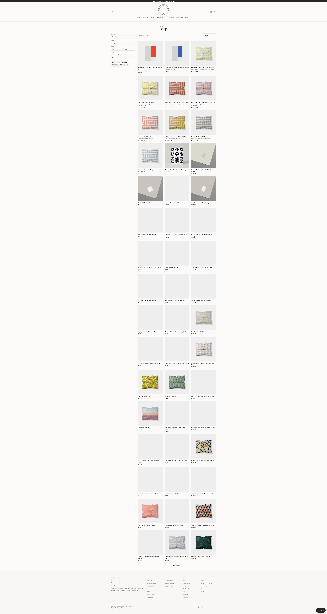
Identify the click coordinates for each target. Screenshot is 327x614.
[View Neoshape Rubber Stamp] (177, 253)
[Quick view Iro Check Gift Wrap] (167, 392)
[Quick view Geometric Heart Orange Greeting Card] (193, 392)
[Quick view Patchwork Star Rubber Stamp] (140, 296)
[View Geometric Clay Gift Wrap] (177, 479)
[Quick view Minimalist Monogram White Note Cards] (193, 423)
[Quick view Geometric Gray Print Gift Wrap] (167, 521)
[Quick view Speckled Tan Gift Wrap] (193, 327)
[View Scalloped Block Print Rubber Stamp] (177, 286)
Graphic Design (187, 586)
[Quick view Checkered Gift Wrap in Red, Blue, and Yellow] (193, 359)
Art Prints (149, 592)
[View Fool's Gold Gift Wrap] (150, 382)
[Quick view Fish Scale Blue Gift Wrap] (140, 165)
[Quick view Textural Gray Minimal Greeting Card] (140, 359)
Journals (149, 589)
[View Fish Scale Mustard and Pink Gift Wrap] (177, 122)
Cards (152, 17)
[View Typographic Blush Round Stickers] (150, 317)
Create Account (205, 589)
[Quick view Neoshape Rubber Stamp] (167, 263)
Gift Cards (204, 586)
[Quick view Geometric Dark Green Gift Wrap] (193, 552)
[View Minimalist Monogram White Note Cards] (203, 413)
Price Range (114, 46)
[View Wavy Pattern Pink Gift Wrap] (150, 511)
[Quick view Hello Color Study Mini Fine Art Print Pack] (167, 63)
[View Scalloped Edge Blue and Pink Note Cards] (150, 446)
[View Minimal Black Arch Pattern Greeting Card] (177, 155)
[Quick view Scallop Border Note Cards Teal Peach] (167, 456)
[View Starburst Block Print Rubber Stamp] (203, 253)
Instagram (202, 607)
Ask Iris (322, 610)
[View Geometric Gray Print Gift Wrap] (177, 511)
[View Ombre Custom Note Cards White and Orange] (150, 542)
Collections (179, 17)
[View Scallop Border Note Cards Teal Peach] (177, 446)
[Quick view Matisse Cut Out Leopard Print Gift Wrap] (193, 456)
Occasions (113, 60)
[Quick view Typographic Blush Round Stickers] (140, 327)
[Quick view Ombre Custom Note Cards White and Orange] (140, 552)
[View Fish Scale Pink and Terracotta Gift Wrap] (177, 88)
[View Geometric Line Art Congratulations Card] (177, 349)
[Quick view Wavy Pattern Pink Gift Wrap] (140, 521)
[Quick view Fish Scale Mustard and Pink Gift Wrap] (167, 132)
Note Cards (160, 17)
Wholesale (186, 592)
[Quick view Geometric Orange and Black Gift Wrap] (193, 521)
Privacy (209, 607)
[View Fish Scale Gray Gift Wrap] (203, 122)
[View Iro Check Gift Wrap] (177, 382)
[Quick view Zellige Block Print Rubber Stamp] (193, 296)
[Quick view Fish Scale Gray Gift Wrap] (193, 132)
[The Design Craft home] (163, 9)
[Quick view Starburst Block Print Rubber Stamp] (193, 263)
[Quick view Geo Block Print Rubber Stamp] (193, 198)
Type (112, 40)
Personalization (187, 583)
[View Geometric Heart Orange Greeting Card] (203, 382)
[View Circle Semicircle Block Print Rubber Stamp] (203, 220)
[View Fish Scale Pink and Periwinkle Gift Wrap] (203, 88)
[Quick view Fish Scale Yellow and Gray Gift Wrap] (193, 63)
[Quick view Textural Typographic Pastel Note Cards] (193, 489)
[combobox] (123, 43)
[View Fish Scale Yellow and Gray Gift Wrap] (203, 53)
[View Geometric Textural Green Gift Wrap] (150, 479)
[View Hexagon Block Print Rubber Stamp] (177, 188)
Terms (214, 607)
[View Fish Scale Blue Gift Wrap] (150, 155)
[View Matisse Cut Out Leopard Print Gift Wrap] (203, 446)
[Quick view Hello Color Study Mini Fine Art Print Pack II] (140, 63)
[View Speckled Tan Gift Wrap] (203, 317)
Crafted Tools (120, 607)
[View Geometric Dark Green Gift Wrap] (203, 542)
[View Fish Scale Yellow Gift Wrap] (150, 88)
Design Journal (169, 583)
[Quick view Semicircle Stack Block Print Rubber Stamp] (193, 165)
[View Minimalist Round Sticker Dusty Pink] (177, 317)
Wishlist (203, 592)
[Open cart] (211, 11)
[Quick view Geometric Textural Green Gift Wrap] (140, 489)
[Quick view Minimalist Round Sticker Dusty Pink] (167, 327)
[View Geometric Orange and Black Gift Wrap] (203, 511)
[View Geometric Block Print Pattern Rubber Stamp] (177, 220)
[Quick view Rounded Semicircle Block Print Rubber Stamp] (140, 263)
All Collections (169, 580)
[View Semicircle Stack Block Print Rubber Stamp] (203, 155)
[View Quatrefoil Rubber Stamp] (150, 188)
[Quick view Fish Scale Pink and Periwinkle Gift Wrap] (193, 98)
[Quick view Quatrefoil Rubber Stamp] (140, 198)
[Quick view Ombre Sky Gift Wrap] (140, 423)
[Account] (214, 11)
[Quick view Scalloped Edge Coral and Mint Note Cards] (167, 423)
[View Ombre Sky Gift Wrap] (150, 413)
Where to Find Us (188, 594)
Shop (139, 17)
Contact (185, 597)
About (185, 580)
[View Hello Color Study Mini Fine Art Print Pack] (177, 53)
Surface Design (187, 589)
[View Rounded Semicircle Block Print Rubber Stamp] (150, 253)
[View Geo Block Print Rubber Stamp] (203, 188)
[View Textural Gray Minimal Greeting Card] (150, 349)
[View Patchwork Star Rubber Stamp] (150, 286)
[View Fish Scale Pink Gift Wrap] (150, 122)
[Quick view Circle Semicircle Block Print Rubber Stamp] (193, 230)
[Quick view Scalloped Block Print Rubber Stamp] (167, 296)
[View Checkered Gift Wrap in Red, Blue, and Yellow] (203, 349)
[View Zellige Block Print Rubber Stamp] (203, 286)
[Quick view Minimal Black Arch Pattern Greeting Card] (167, 165)
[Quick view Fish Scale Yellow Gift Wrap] (140, 98)
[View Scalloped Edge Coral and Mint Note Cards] (177, 413)
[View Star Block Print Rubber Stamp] (150, 220)
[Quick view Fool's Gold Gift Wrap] (140, 392)
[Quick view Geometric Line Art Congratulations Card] (167, 359)
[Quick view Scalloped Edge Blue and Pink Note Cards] (140, 456)
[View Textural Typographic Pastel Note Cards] (203, 479)
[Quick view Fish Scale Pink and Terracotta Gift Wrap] (167, 98)
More (186, 17)
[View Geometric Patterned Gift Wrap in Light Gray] (177, 542)
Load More (177, 565)
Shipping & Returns (206, 583)
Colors (112, 52)
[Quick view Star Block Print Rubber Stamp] (140, 230)
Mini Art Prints (170, 17)
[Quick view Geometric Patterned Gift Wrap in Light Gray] (167, 552)
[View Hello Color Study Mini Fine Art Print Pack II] (150, 53)
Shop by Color (169, 586)
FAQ (202, 580)
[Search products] (112, 11)
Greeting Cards (151, 583)
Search (113, 34)
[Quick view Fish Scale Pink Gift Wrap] (140, 132)
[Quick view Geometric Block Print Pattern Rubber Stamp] (167, 230)
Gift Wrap (146, 17)
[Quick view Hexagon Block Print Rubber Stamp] (167, 198)
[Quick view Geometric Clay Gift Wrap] (167, 489)
